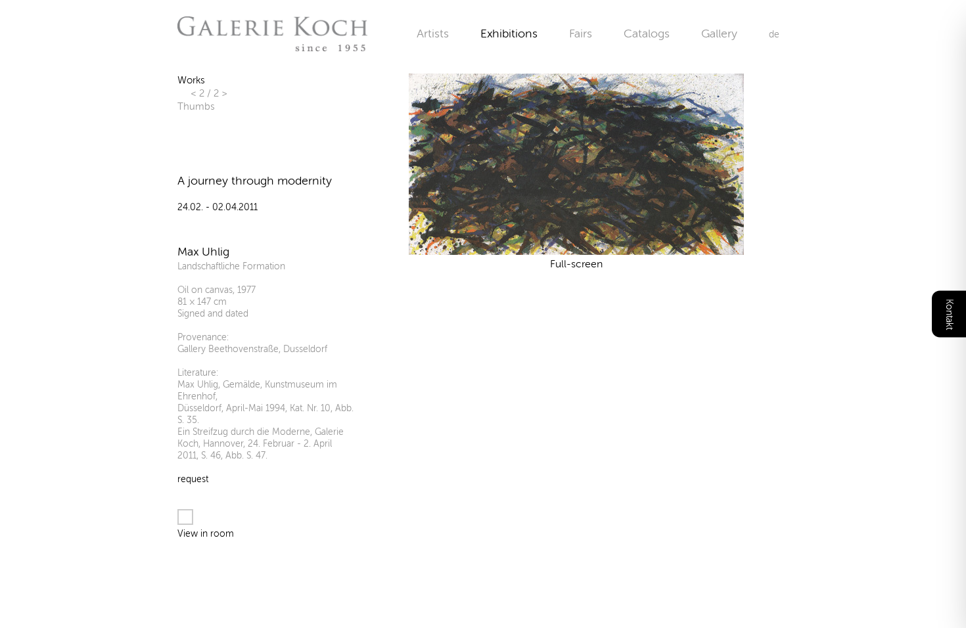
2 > (220, 93)
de (774, 34)
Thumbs (195, 106)
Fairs (580, 33)
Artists (433, 33)
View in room (205, 533)
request (192, 479)
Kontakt (949, 314)
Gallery (719, 33)
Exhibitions (509, 33)
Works (190, 80)
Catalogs (647, 33)
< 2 (199, 93)
